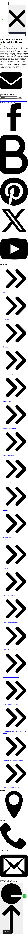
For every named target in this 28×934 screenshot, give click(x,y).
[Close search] (17, 19)
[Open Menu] (7, 19)
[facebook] (14, 131)
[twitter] (14, 234)
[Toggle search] (8, 3)
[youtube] (14, 262)
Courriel (2, 95)
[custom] (14, 176)
